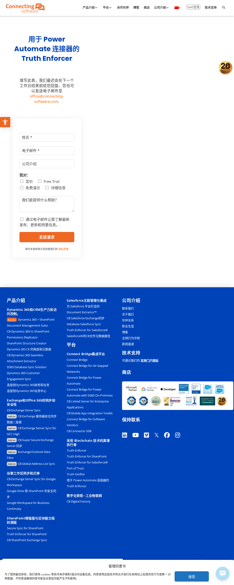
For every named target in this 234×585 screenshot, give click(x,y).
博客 (125, 332)
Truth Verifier (76, 474)
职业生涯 (128, 326)
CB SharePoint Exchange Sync (27, 540)
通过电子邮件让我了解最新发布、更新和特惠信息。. (44, 222)
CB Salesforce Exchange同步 (85, 318)
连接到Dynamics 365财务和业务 (28, 385)
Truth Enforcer (76, 450)
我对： (24, 175)
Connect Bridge (77, 360)
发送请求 (47, 237)
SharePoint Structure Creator (26, 343)
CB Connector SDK (79, 431)
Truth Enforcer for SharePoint (27, 534)
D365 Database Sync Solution (26, 367)
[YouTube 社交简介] (138, 429)
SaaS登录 (193, 7)
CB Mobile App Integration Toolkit (90, 413)
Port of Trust (75, 468)
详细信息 (58, 187)
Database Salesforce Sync (84, 324)
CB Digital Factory (78, 501)
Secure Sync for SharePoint (25, 528)
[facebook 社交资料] (169, 429)
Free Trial (51, 181)
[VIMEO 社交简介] (149, 429)
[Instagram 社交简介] (180, 429)
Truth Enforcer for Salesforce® (87, 330)
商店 (126, 372)
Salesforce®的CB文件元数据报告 (88, 336)
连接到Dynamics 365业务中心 (27, 391)
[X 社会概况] (159, 429)
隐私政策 (63, 249)
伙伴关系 (128, 320)
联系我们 (128, 308)
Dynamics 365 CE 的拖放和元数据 (29, 349)
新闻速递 (128, 344)
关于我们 (128, 314)
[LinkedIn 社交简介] (127, 429)
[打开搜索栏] (224, 8)
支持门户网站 (149, 360)
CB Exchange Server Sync (24, 410)
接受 (191, 576)
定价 (29, 181)
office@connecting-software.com (47, 98)
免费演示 (33, 187)
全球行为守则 (131, 338)
